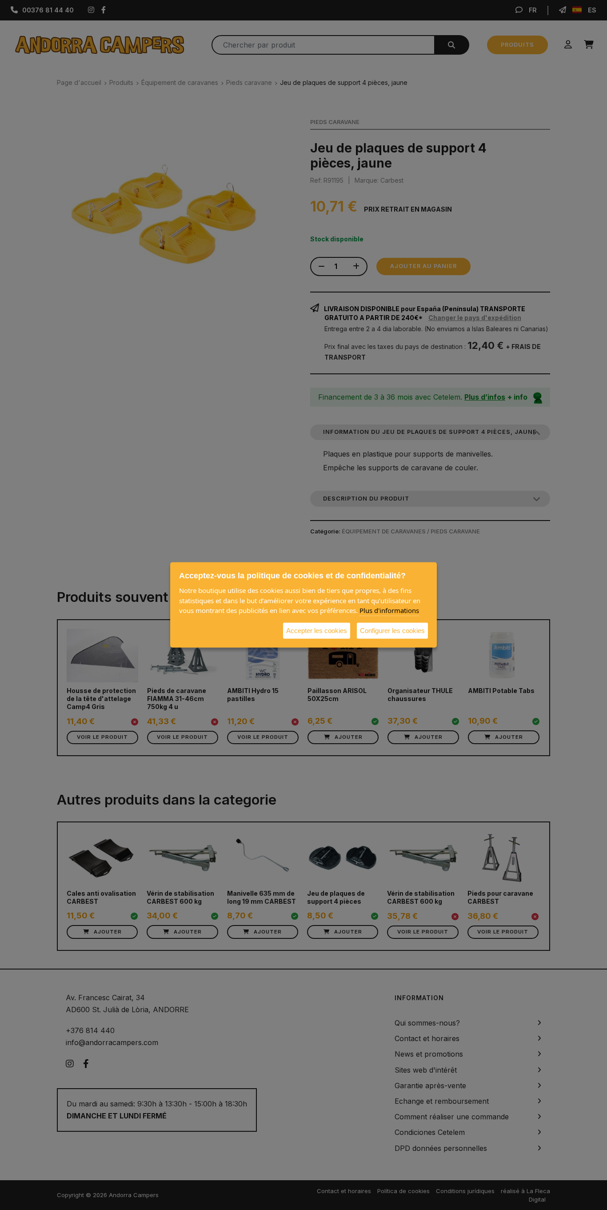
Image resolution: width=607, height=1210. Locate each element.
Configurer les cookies (392, 630)
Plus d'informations (389, 610)
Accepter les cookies (316, 630)
